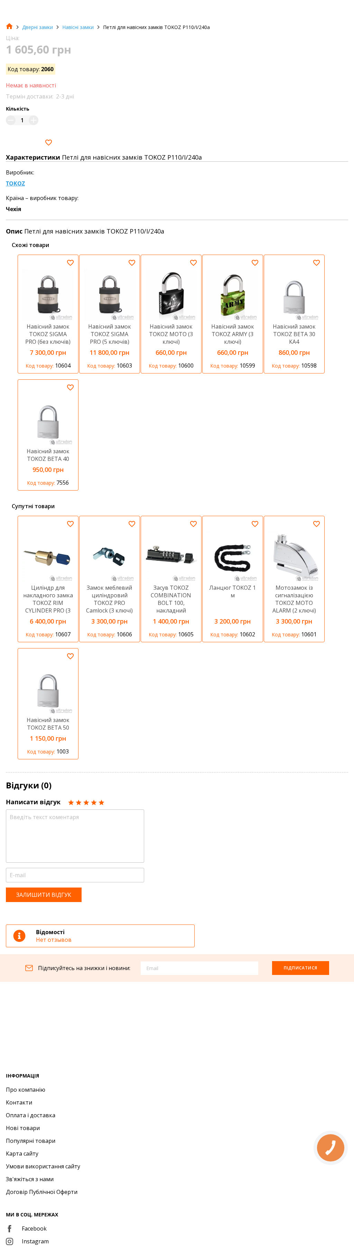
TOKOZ (15, 183)
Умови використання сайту (43, 1166)
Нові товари (23, 1128)
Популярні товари (30, 1141)
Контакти (19, 1102)
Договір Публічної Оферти (41, 1192)
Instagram (35, 1241)
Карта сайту (22, 1153)
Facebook (34, 1228)
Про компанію (25, 1089)
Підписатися (300, 968)
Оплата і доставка (30, 1115)
